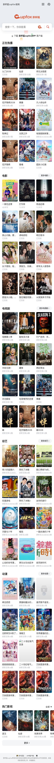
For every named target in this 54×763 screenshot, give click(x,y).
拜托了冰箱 (24, 469)
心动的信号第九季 (10, 562)
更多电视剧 (43, 308)
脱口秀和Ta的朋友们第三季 (44, 469)
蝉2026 (39, 430)
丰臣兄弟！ (7, 368)
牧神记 (5, 133)
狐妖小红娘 (41, 164)
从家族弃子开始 (43, 297)
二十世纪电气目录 (27, 664)
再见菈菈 (6, 602)
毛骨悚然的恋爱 (26, 399)
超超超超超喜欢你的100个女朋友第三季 (10, 664)
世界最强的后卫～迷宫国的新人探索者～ (44, 633)
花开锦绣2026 (8, 102)
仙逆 (21, 71)
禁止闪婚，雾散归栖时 (10, 235)
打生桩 (22, 204)
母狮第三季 (7, 337)
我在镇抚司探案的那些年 (27, 297)
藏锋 (21, 368)
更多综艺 (44, 441)
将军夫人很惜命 (43, 266)
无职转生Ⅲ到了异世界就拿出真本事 (10, 633)
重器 (21, 102)
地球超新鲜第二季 (44, 133)
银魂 (21, 164)
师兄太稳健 (41, 71)
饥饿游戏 (6, 500)
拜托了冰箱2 (24, 500)
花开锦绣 (6, 164)
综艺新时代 (41, 562)
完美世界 (38, 733)
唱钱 (21, 531)
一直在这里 (7, 204)
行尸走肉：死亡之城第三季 (44, 337)
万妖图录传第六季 (44, 664)
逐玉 (4, 733)
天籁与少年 (7, 531)
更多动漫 (44, 574)
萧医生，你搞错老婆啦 (27, 266)
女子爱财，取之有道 (10, 266)
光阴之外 (23, 133)
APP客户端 (30, 756)
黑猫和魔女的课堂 (27, 602)
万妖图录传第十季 (27, 695)
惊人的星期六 (8, 469)
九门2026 (6, 71)
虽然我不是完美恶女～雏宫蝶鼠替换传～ (44, 602)
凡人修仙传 (41, 102)
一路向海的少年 (43, 531)
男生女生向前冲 (26, 562)
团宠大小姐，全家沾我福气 (10, 297)
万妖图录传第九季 (10, 695)
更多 (26, 743)
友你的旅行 (41, 500)
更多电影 (44, 175)
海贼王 (22, 633)
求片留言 (21, 756)
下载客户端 (28, 36)
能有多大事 (24, 337)
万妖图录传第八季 (44, 695)
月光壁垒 (6, 399)
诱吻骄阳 (23, 235)
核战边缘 (40, 204)
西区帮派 (40, 368)
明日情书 (40, 235)
